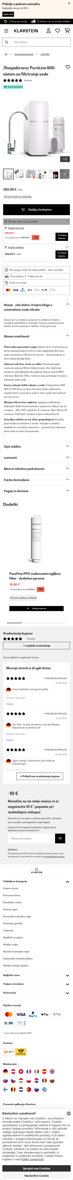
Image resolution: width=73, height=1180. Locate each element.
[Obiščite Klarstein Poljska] (28, 1080)
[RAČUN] (49, 31)
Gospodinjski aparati (23, 54)
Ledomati (8, 930)
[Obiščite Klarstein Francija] (28, 1071)
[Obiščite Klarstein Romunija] (44, 1080)
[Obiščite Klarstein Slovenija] (36, 1089)
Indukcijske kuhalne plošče (18, 958)
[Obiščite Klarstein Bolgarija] (52, 1080)
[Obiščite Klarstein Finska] (5, 1089)
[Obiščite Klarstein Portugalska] (28, 1089)
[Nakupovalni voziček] (67, 30)
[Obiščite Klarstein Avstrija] (13, 1071)
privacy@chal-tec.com (54, 856)
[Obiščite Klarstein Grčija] (44, 1090)
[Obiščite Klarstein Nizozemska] (21, 1089)
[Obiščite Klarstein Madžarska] (21, 1080)
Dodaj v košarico (40, 209)
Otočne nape (10, 909)
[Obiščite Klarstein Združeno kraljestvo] (52, 1071)
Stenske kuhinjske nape (16, 951)
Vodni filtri (45, 54)
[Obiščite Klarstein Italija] (36, 1071)
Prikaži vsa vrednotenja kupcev (41, 776)
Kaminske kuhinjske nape (17, 916)
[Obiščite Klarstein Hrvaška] (36, 1080)
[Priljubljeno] (57, 30)
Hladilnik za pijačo (13, 937)
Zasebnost (12, 849)
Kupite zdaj (8, 14)
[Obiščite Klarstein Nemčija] (5, 1071)
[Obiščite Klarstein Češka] (13, 1080)
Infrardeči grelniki (13, 923)
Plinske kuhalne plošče (15, 965)
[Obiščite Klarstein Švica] (21, 1071)
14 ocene (28, 80)
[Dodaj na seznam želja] (68, 67)
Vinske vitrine (10, 888)
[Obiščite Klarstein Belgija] (13, 1089)
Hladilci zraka (10, 944)
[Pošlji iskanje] (6, 42)
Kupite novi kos (16, 228)
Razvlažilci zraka (12, 902)
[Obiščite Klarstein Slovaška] (5, 1080)
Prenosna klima (11, 895)
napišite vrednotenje (37, 645)
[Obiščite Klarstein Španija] (44, 1071)
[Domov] (9, 54)
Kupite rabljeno (16, 247)
